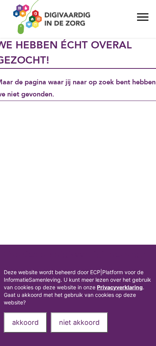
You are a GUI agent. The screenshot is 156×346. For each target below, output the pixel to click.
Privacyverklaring (120, 287)
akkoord (25, 322)
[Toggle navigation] (142, 19)
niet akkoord (79, 322)
